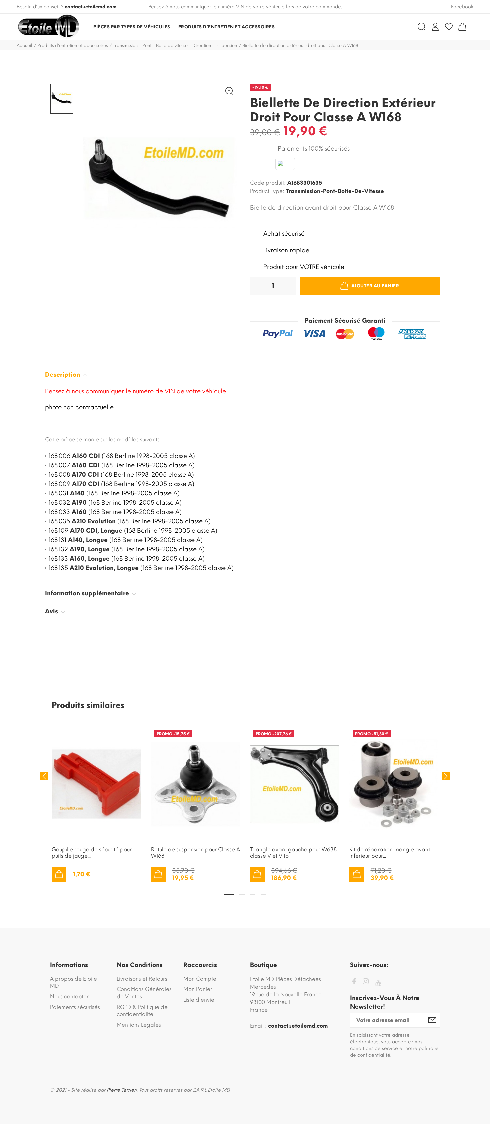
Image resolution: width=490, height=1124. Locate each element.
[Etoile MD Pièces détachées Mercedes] (48, 27)
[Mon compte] (435, 27)
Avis (52, 611)
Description (63, 374)
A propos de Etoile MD (73, 982)
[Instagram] (366, 982)
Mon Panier (197, 989)
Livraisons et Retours (142, 979)
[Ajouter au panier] (59, 874)
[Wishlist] (449, 27)
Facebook (462, 7)
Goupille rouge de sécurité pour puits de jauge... (92, 852)
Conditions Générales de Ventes (144, 993)
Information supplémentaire (88, 593)
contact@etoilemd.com (91, 7)
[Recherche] (422, 27)
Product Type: (267, 191)
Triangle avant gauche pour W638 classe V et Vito (293, 852)
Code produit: (268, 183)
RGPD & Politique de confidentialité (142, 1011)
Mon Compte (199, 979)
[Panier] (462, 27)
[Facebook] (354, 982)
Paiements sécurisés (75, 1007)
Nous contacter (69, 996)
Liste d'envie (198, 1000)
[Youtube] (378, 983)
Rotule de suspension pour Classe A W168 (195, 852)
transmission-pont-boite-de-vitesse (335, 191)
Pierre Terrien (122, 1090)
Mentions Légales (139, 1025)
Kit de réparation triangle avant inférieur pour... (389, 852)
